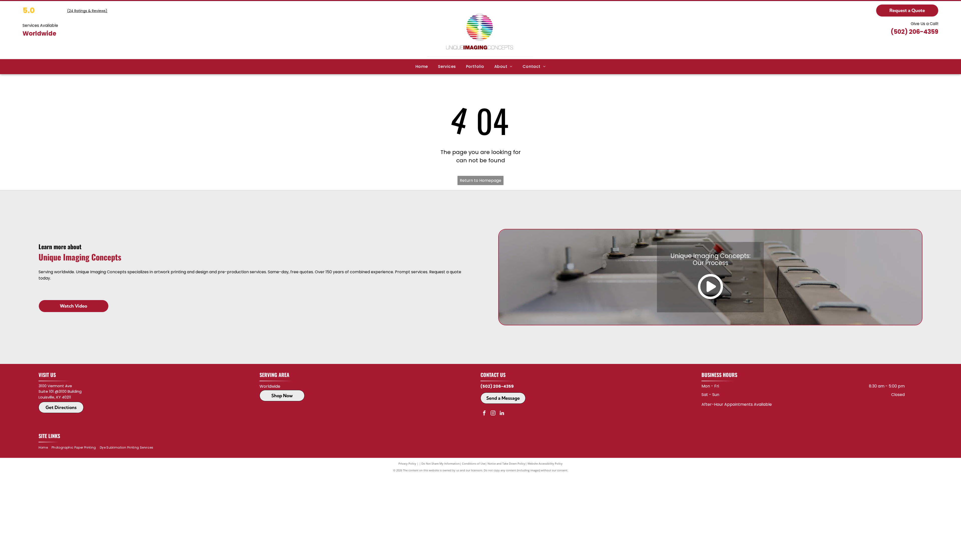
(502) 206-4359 (914, 32)
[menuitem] (421, 66)
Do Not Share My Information (440, 463)
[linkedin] (502, 413)
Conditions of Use (473, 463)
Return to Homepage (480, 180)
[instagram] (493, 413)
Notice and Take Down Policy (506, 463)
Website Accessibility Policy (545, 463)
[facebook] (484, 413)
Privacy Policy (407, 463)
